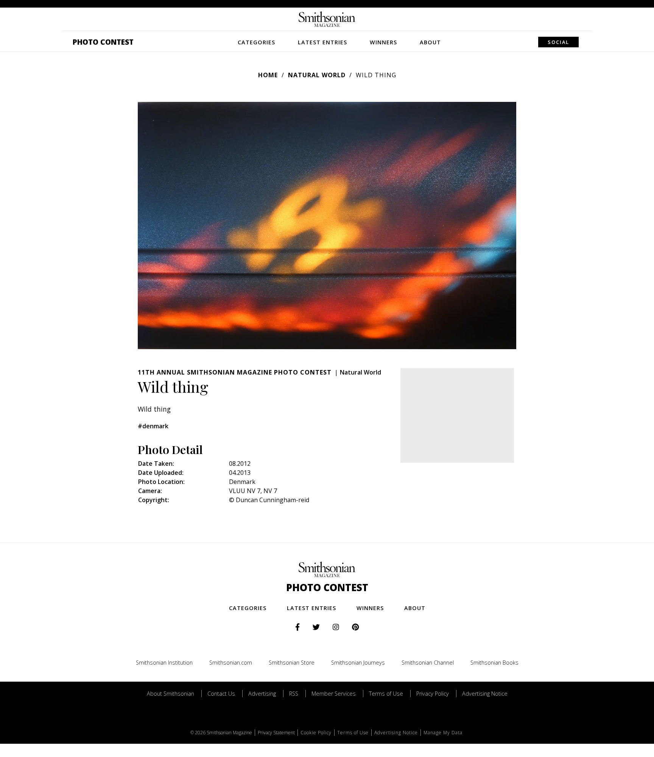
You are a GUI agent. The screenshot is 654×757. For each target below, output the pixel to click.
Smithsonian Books (494, 662)
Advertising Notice (485, 693)
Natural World (317, 75)
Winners (383, 42)
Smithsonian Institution (164, 662)
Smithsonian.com (230, 662)
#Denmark (153, 426)
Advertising (262, 693)
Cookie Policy (316, 732)
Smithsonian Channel (428, 662)
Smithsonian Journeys (358, 662)
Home (268, 75)
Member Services (333, 693)
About (430, 42)
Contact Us (221, 693)
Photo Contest (103, 42)
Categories (256, 42)
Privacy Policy (432, 693)
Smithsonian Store (292, 662)
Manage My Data (443, 732)
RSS (293, 693)
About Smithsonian (170, 693)
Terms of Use (386, 693)
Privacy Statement (276, 732)
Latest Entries (322, 42)
